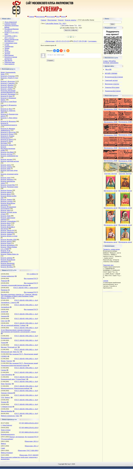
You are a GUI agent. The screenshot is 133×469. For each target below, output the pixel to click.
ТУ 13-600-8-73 (32, 274)
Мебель (3, 443)
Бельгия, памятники (7, 232)
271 (60, 41)
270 (57, 41)
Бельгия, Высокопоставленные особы (8, 148)
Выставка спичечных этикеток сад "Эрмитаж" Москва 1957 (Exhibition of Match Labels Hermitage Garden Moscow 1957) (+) (19, 296)
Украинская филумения (113, 91)
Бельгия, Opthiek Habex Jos (9, 254)
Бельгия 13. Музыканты (9, 105)
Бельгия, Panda (6, 216)
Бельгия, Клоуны (6, 190)
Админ (105, 61)
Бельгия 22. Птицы (7, 134)
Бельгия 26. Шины (7, 145)
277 (77, 41)
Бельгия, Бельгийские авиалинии (8, 204)
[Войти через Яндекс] (61, 50)
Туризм (3, 342)
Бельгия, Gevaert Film (8, 185)
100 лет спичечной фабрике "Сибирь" (13, 325)
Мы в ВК (108, 69)
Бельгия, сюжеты (6, 167)
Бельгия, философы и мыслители (8, 227)
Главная (31, 16)
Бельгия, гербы (6, 225)
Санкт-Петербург (6, 374)
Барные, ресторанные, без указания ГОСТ (24, 437)
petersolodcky (114, 63)
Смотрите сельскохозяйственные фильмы (14, 285)
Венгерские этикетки (112, 84)
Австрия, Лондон (110, 173)
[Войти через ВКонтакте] (57, 50)
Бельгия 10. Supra (6, 96)
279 (82, 41)
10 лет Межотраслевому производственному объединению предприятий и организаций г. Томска (18, 331)
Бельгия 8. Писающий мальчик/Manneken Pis (8, 91)
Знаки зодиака (5, 430)
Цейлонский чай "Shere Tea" (10, 352)
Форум (63, 16)
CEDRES (4, 356)
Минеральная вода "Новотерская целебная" (15, 388)
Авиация (4, 316)
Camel (3, 448)
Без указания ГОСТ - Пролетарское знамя (23, 354)
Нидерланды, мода (110, 191)
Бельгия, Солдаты (7, 201)
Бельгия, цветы (6, 165)
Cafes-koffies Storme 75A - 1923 (55, 23)
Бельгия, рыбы (5, 168)
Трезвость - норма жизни (111, 249)
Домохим (4, 281)
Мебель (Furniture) (7, 453)
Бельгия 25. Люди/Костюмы (7, 142)
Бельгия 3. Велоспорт (8, 81)
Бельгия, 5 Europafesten (8, 221)
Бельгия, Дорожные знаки (9, 187)
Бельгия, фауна (6, 194)
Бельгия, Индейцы (7, 267)
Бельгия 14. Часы (6, 109)
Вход (58, 16)
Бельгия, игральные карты (9, 174)
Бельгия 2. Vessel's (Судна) (9, 78)
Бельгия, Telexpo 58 (7, 230)
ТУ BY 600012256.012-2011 (29, 423)
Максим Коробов (6, 411)
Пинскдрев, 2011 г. (31, 446)
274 (68, 41)
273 (65, 41)
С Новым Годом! (6, 406)
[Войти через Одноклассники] (67, 50)
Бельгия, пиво (5, 210)
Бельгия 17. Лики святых (9, 118)
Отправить (50, 60)
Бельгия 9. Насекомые (8, 94)
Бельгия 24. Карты (7, 139)
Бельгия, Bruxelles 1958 (8, 239)
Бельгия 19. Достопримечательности (9, 124)
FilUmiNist (112, 61)
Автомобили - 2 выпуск (9, 302)
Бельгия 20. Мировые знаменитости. (8, 129)
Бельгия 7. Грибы (6, 89)
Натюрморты (5, 338)
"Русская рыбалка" (7, 439)
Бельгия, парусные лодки (9, 170)
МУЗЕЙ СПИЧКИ (111, 73)
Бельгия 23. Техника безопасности (7, 136)
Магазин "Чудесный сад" (9, 347)
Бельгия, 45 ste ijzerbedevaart (5, 251)
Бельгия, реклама (6, 159)
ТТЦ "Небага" (5, 397)
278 (80, 41)
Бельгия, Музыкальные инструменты (8, 207)
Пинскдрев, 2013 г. (31, 441)
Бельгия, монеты (6, 241)
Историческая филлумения (114, 77)
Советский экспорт (111, 80)
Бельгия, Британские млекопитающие (8, 264)
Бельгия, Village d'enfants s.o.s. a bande (9, 248)
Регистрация (50, 16)
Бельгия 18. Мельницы (8, 121)
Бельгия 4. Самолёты (8, 83)
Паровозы (4, 290)
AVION (3, 311)
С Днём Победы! (6, 425)
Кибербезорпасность (8, 434)
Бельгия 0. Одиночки (8, 76)
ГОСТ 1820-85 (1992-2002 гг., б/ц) (26, 300)
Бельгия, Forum (6, 243)
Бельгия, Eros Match (7, 152)
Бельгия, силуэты (6, 154)
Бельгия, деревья (6, 234)
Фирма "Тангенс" (7, 361)
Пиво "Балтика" (6, 384)
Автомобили (5, 307)
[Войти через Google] (64, 50)
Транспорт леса (108, 265)
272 (62, 41)
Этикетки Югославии (112, 87)
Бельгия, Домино (6, 199)
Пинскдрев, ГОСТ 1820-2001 (28, 450)
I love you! (4, 321)
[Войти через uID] (54, 50)
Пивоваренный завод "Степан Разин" (13, 379)
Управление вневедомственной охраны (14, 365)
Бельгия (60, 20)
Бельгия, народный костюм (10, 161)
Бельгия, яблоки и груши (9, 236)
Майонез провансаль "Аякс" (10, 416)
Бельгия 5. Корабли (7, 85)
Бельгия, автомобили (8, 245)
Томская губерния (7, 393)
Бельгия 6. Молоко (7, 87)
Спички (3, 370)
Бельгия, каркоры (6, 258)
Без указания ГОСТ (30, 278)
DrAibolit (106, 63)
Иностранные (40, 16)
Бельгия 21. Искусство (8, 132)
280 (85, 41)
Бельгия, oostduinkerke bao (9, 156)
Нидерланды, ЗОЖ (110, 109)
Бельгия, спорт (6, 177)
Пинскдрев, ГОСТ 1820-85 (29, 455)
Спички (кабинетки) (8, 276)
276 (74, 41)
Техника (3, 402)
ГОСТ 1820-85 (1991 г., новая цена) (25, 287)
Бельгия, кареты (6, 192)
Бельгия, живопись (7, 179)
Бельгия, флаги (6, 223)
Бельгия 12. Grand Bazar (9, 101)
